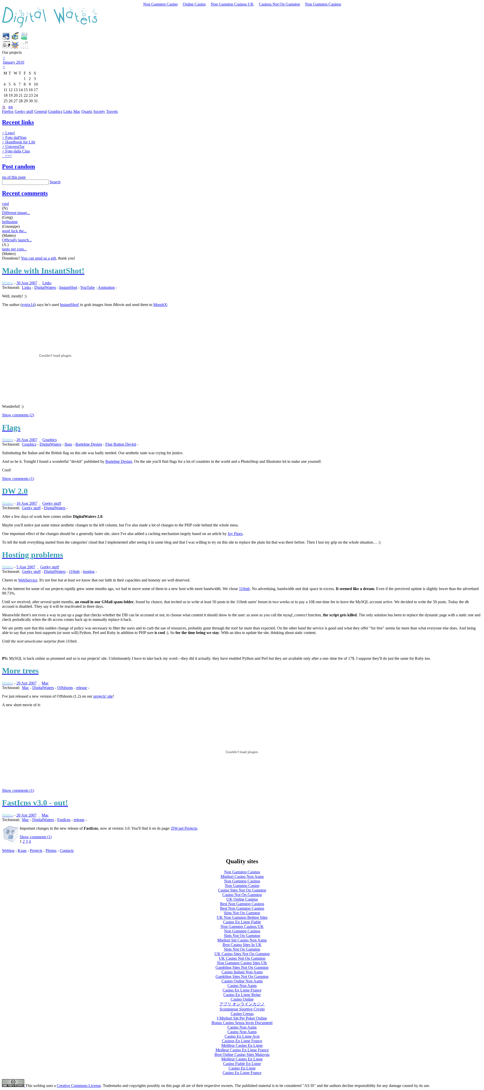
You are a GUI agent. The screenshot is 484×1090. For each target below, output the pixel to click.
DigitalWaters (45, 287)
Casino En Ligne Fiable (242, 922)
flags (68, 444)
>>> (8, 156)
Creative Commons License (79, 1085)
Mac (76, 111)
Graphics (55, 111)
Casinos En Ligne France (242, 1041)
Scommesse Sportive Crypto (242, 1009)
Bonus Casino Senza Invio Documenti (242, 1023)
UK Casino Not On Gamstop (242, 958)
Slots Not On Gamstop (242, 913)
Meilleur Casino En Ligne (242, 1045)
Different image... (16, 213)
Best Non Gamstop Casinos (242, 904)
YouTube (87, 287)
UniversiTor (13, 146)
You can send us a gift (38, 258)
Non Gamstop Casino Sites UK (242, 963)
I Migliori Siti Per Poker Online (242, 1018)
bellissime (10, 222)
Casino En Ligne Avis (242, 1036)
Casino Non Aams (242, 985)
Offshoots (65, 688)
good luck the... (14, 231)
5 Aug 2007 (25, 567)
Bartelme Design (88, 444)
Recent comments (25, 193)
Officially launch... (17, 240)
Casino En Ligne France (242, 990)
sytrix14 (28, 304)
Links (67, 111)
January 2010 (13, 62)
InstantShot (68, 287)
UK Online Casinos (242, 899)
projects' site (103, 696)
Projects (36, 850)
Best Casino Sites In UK (242, 945)
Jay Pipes (235, 533)
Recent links (18, 122)
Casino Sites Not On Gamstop (242, 890)
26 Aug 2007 (26, 440)
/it (4, 107)
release (81, 688)
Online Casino (194, 4)
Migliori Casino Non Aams (242, 876)
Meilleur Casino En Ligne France (242, 1050)
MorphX (160, 304)
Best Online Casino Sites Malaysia (242, 1054)
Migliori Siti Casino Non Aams (242, 940)
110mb (74, 571)
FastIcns (63, 820)
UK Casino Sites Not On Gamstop (242, 954)
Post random (18, 166)
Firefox (8, 111)
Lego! (8, 133)
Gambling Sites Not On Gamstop (242, 967)
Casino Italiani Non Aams (242, 972)
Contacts (67, 850)
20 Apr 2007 (26, 815)
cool (5, 203)
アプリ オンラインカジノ (242, 1004)
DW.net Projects (184, 828)
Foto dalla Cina (16, 151)
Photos (51, 850)
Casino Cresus (242, 1013)
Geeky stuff (24, 111)
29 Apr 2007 (26, 683)
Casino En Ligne (242, 1068)
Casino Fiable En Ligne (242, 1063)
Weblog (8, 850)
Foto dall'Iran (14, 137)
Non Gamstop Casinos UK (232, 4)
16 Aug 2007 (26, 503)
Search (55, 182)
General (40, 111)
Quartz (86, 111)
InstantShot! (69, 304)
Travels (112, 111)
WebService (27, 580)
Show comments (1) (18, 478)
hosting (89, 571)
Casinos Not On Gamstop (279, 4)
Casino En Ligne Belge (242, 995)
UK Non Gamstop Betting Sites (242, 917)
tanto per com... (14, 249)
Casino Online (242, 999)
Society (99, 111)
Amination (106, 287)
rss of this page (14, 177)
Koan (22, 850)
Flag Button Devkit (120, 444)
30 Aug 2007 (26, 283)
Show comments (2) (18, 415)
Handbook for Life (18, 142)
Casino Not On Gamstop (242, 895)
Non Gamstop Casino (160, 4)
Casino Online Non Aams (242, 981)
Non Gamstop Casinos (323, 4)
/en (10, 107)
